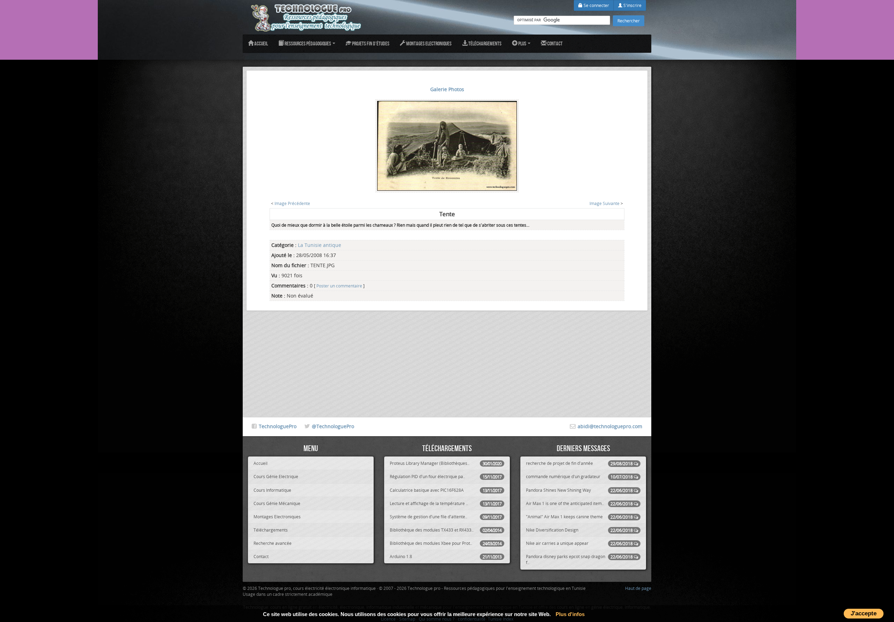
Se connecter (595, 5)
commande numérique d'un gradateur (579, 477)
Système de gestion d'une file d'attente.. (445, 517)
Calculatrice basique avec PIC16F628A (445, 490)
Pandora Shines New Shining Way (579, 490)
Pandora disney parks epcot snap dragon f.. (579, 559)
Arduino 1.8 (445, 556)
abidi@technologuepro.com (610, 426)
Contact (555, 43)
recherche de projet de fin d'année (579, 463)
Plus (522, 43)
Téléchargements (484, 43)
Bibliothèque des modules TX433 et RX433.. (445, 530)
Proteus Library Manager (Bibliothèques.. (445, 463)
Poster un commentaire (339, 285)
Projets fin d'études (370, 43)
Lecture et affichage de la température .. (445, 503)
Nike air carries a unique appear (579, 543)
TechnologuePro (277, 426)
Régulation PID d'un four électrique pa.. (445, 477)
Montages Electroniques (428, 43)
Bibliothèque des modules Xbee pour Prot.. (445, 543)
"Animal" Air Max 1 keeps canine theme (579, 517)
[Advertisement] (447, 360)
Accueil (261, 43)
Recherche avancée (273, 543)
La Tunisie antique (319, 245)
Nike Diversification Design (579, 530)
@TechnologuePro (333, 426)
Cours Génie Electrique (276, 476)
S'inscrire (632, 5)
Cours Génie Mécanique (277, 503)
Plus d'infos (570, 614)
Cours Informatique (272, 490)
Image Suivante (604, 203)
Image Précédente (292, 203)
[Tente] (447, 145)
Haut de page (638, 588)
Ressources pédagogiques (308, 43)
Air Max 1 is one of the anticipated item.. (579, 503)
